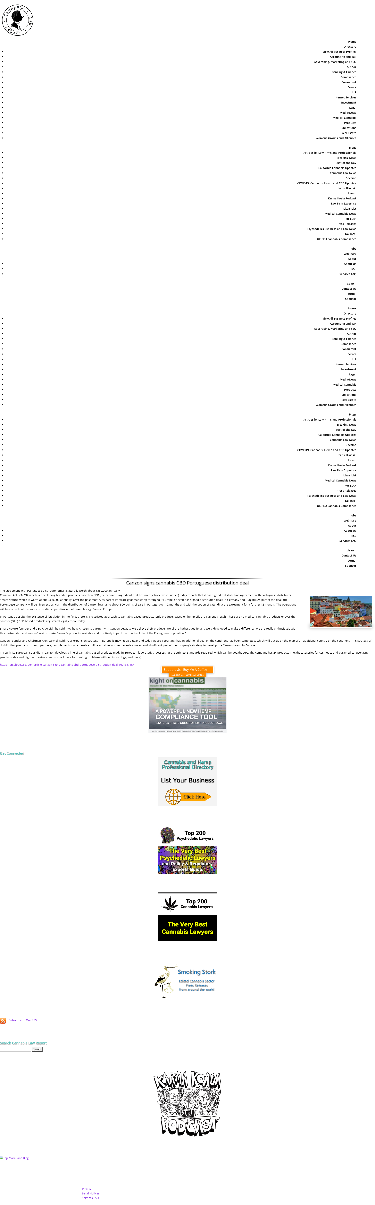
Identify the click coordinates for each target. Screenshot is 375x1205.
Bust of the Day (346, 163)
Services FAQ (347, 274)
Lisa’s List (349, 208)
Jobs (353, 248)
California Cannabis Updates (337, 168)
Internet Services (345, 97)
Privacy (86, 1189)
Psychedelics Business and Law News (331, 229)
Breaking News (346, 158)
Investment (348, 102)
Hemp (352, 193)
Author (351, 67)
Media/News (348, 112)
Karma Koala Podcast (342, 198)
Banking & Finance (344, 72)
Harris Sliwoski (346, 188)
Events (351, 87)
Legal (352, 107)
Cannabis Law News (343, 173)
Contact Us (349, 288)
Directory (350, 46)
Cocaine (351, 178)
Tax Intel (350, 234)
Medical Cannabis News (340, 213)
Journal (351, 294)
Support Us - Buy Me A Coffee (185, 669)
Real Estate (348, 133)
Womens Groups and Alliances (336, 138)
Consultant (348, 82)
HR (354, 92)
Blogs (352, 147)
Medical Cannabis (344, 118)
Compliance (348, 77)
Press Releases (346, 224)
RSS (353, 269)
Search (351, 283)
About (352, 259)
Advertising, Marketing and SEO (335, 62)
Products (350, 123)
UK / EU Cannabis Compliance (336, 239)
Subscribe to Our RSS (23, 1020)
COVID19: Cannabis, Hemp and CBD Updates (326, 183)
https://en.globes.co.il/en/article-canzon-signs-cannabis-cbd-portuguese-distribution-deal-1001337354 (67, 664)
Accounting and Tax (343, 57)
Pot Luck (350, 219)
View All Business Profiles (339, 52)
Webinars (350, 253)
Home (352, 41)
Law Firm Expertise (343, 203)
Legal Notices (90, 1193)
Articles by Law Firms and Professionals (330, 153)
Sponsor (350, 299)
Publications (348, 128)
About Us (350, 264)
